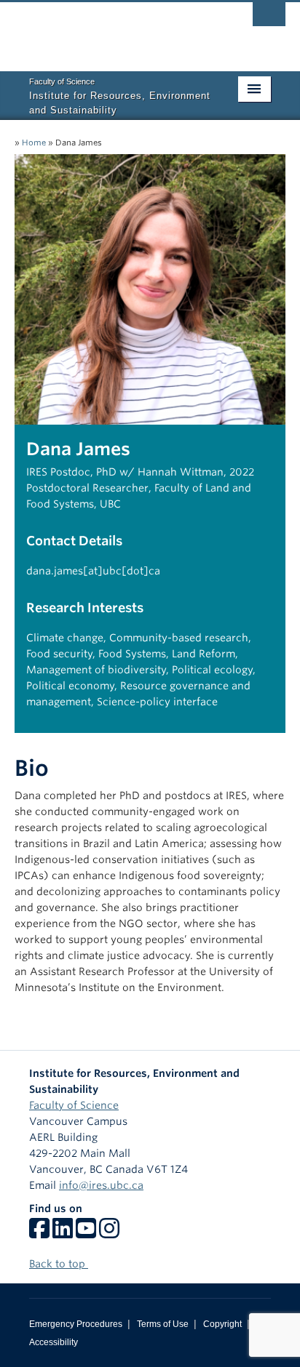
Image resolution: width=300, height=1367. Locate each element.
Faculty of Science (74, 1105)
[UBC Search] (269, 18)
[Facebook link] (39, 1233)
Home (34, 142)
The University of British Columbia (109, 29)
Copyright (222, 1324)
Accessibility (53, 1342)
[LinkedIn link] (62, 1233)
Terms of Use (163, 1324)
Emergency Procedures (75, 1324)
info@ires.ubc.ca (101, 1185)
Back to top (58, 1264)
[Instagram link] (109, 1233)
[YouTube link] (86, 1233)
